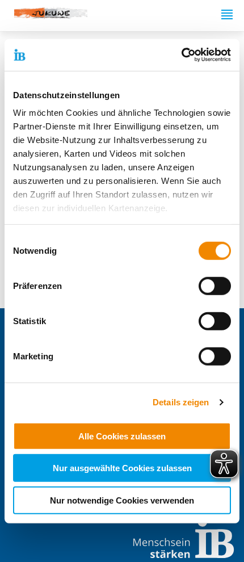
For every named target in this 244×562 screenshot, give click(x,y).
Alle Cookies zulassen (122, 436)
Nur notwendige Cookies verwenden (122, 500)
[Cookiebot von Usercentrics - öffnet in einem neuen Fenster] (181, 55)
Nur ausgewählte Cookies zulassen (122, 468)
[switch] (215, 285)
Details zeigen (181, 402)
